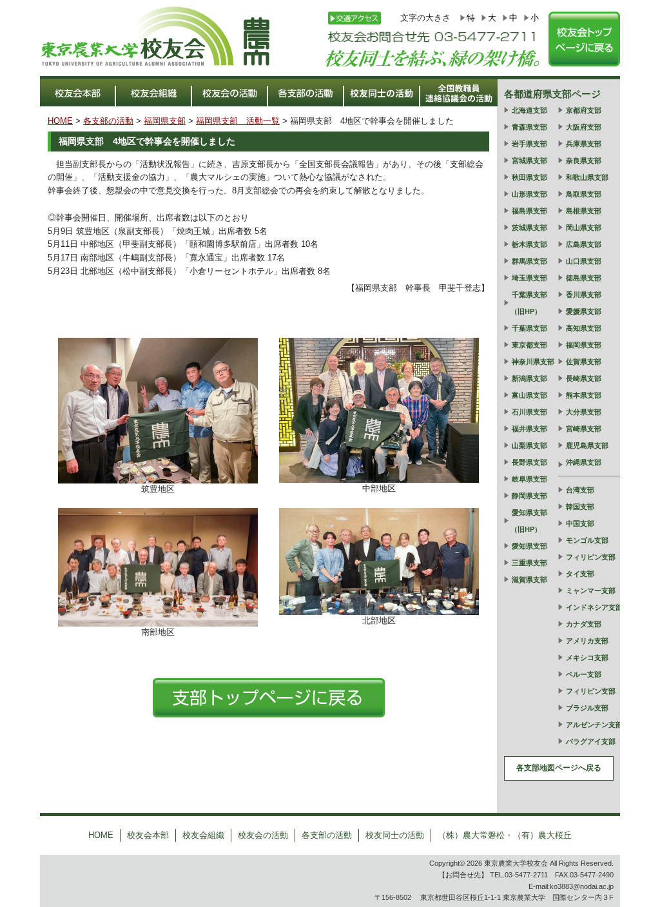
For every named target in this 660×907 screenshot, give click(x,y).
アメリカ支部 (587, 641)
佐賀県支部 (583, 362)
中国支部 (580, 523)
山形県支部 (529, 194)
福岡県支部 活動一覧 (238, 121)
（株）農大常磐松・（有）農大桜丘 (505, 835)
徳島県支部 (583, 278)
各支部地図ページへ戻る (558, 767)
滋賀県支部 (529, 579)
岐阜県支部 (529, 479)
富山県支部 (529, 395)
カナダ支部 (583, 624)
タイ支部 (580, 574)
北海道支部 (529, 110)
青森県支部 (529, 127)
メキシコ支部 (587, 657)
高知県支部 (583, 328)
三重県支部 (529, 563)
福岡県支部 (165, 121)
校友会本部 (148, 835)
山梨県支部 (529, 445)
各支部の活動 (108, 121)
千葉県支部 (529, 328)
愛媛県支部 (583, 311)
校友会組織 (203, 835)
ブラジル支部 (587, 708)
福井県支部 (529, 429)
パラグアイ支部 (591, 741)
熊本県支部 (583, 395)
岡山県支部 (583, 227)
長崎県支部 (583, 378)
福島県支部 (529, 211)
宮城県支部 (529, 160)
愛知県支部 (529, 546)
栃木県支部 (529, 244)
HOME (60, 121)
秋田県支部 (529, 177)
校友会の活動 (263, 835)
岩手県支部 (529, 144)
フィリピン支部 (591, 557)
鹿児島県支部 (587, 445)
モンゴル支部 (587, 540)
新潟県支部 (529, 378)
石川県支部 (529, 412)
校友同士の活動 (394, 835)
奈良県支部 (583, 160)
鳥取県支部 (583, 194)
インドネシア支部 (594, 607)
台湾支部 (580, 490)
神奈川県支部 (533, 362)
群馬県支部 (529, 261)
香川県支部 (583, 294)
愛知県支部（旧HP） (528, 521)
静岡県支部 (529, 496)
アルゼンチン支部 (594, 724)
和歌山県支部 (587, 177)
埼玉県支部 (529, 278)
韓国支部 (580, 507)
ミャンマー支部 (591, 590)
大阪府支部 (583, 127)
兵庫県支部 (583, 144)
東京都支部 (529, 345)
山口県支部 (583, 261)
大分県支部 (583, 412)
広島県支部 (583, 244)
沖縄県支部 (583, 462)
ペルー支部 (583, 674)
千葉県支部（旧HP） (528, 303)
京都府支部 (583, 110)
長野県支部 (529, 462)
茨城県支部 (529, 227)
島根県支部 (583, 211)
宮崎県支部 (583, 429)
